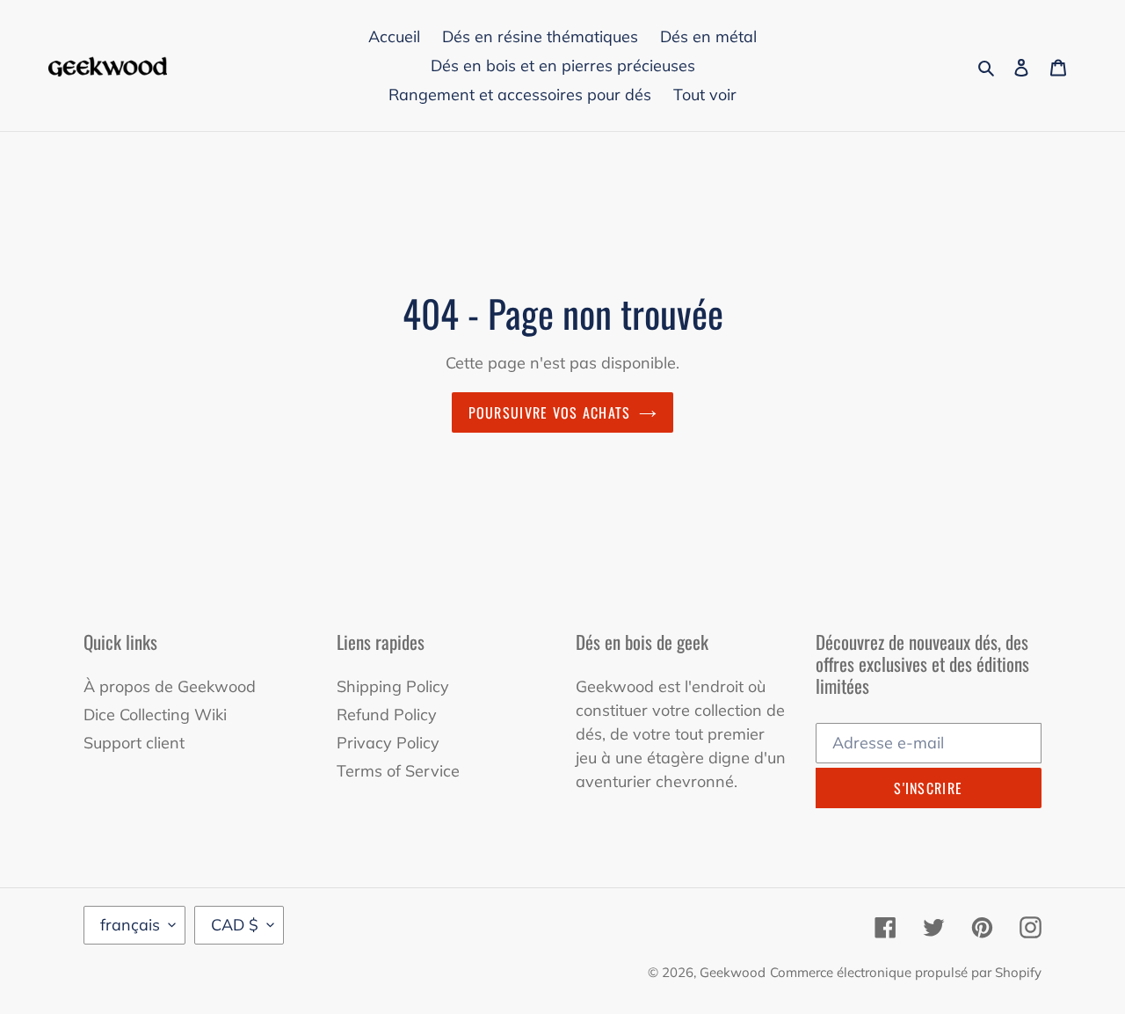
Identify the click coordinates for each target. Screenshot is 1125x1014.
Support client (134, 743)
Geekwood (733, 972)
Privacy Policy (388, 743)
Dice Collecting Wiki (155, 714)
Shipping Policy (393, 686)
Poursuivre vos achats (549, 412)
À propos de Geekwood (169, 686)
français (130, 925)
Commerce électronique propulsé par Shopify (906, 972)
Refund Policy (387, 714)
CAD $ (234, 925)
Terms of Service (398, 771)
